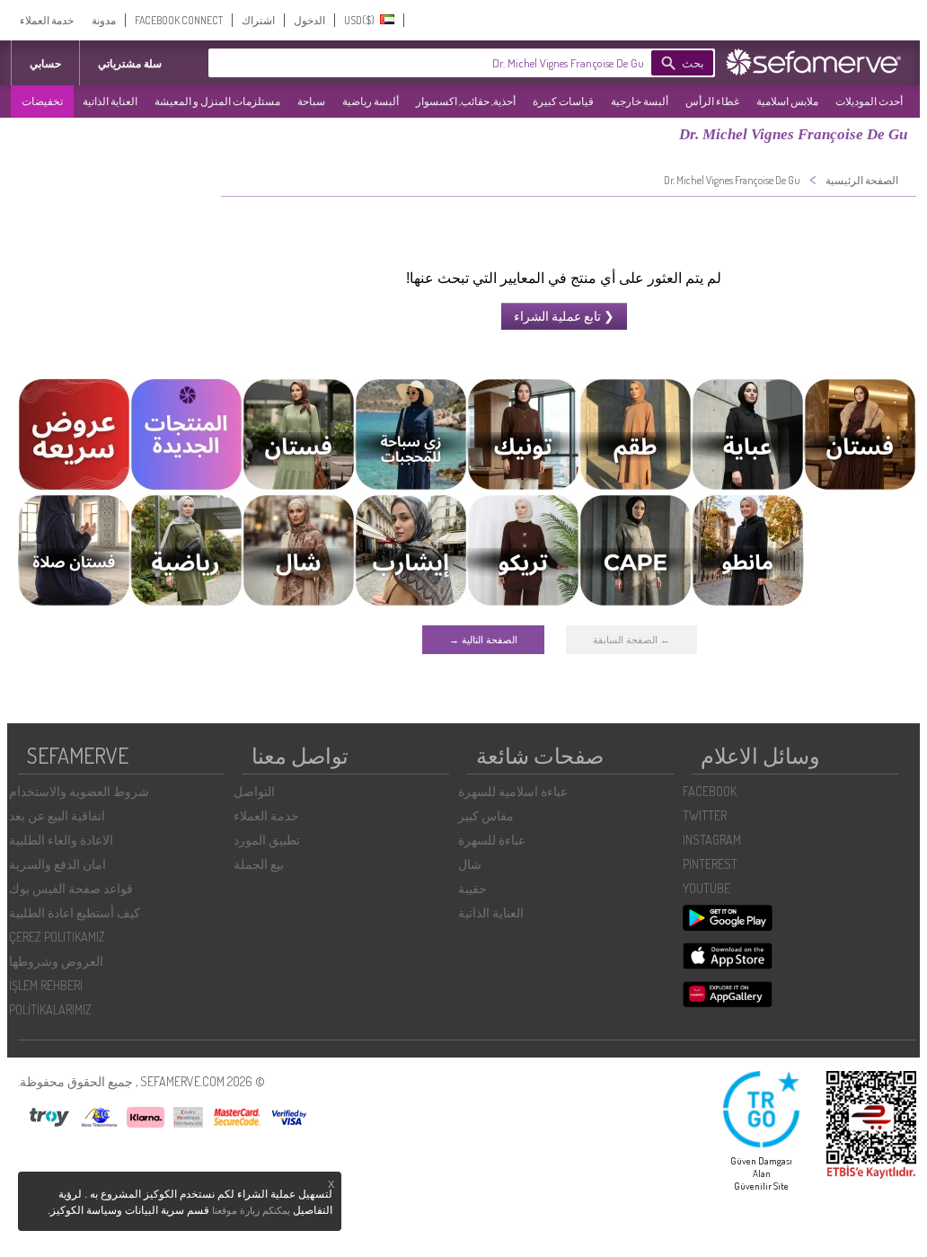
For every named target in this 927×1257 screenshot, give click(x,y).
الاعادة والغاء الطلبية (61, 839)
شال (469, 864)
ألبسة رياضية (370, 101)
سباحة (311, 101)
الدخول (309, 20)
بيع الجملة (259, 864)
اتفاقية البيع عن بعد (57, 815)
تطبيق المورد (267, 839)
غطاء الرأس (712, 101)
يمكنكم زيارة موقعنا (251, 1210)
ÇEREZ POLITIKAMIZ (57, 936)
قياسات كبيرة (563, 101)
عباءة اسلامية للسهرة (513, 791)
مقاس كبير (486, 815)
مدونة (104, 20)
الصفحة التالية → (483, 639)
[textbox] (455, 63)
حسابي (45, 63)
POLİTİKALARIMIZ (50, 1009)
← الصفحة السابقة (631, 639)
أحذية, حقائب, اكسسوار (466, 101)
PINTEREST (710, 864)
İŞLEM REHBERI (46, 985)
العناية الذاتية (110, 101)
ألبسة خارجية (639, 101)
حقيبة (472, 888)
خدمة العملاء (47, 20)
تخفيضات (42, 101)
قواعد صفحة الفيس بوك (71, 888)
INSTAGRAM (712, 839)
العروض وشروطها (56, 961)
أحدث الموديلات (869, 101)
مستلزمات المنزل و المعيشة (217, 101)
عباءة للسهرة (491, 839)
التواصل (254, 791)
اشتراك (258, 20)
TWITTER (705, 815)
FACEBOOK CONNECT (179, 20)
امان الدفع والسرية (57, 864)
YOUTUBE (706, 888)
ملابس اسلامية (787, 101)
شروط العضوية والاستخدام (79, 791)
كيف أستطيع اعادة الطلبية (74, 912)
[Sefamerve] (817, 62)
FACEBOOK (710, 791)
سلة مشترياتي (130, 63)
